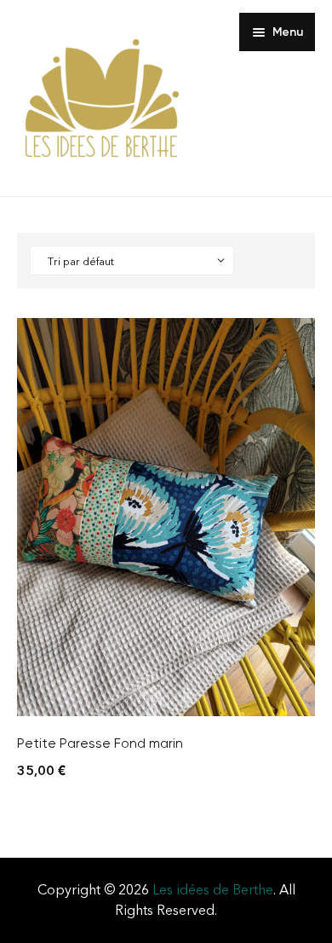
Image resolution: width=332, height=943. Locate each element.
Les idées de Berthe (212, 890)
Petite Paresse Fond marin (100, 743)
